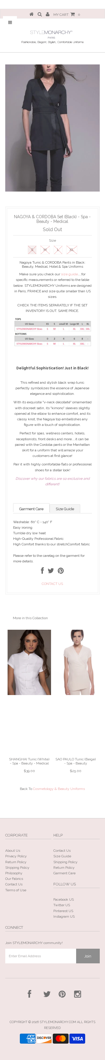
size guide (69, 274)
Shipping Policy (17, 868)
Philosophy (13, 873)
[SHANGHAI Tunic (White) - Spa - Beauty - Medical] (29, 694)
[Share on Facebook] (42, 572)
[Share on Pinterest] (61, 572)
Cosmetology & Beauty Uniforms (59, 789)
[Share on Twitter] (51, 572)
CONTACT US (52, 584)
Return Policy (16, 862)
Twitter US (61, 905)
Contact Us (13, 884)
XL (71, 249)
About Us (12, 851)
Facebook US (63, 899)
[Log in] (48, 15)
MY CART (66, 15)
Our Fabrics (14, 879)
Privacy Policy (16, 856)
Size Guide (65, 509)
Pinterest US (63, 911)
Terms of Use (15, 890)
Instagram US (64, 916)
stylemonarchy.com (58, 1022)
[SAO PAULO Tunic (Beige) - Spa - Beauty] (75, 694)
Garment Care (31, 509)
